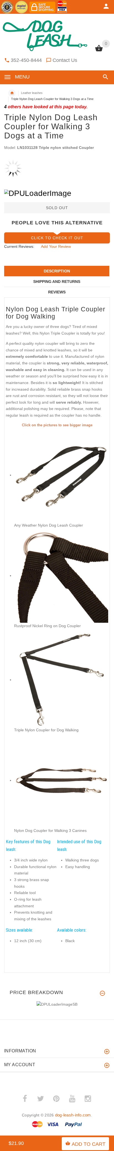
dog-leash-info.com (73, 1115)
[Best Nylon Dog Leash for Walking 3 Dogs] (61, 475)
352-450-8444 (26, 60)
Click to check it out (57, 238)
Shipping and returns (56, 281)
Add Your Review (56, 246)
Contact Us (65, 60)
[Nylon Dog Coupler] (61, 575)
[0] (99, 51)
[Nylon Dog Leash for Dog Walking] (61, 780)
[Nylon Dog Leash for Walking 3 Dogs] (61, 679)
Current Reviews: (19, 246)
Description (57, 271)
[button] (104, 77)
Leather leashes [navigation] (32, 92)
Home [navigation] (11, 93)
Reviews (57, 292)
